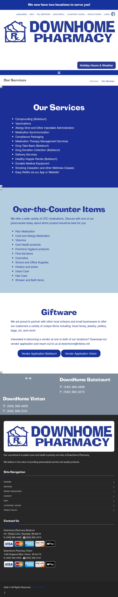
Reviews (7, 481)
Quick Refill (59, 14)
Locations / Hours (76, 14)
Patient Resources (13, 491)
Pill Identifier (43, 14)
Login (106, 14)
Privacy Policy (10, 510)
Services (94, 81)
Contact (8, 496)
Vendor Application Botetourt (39, 353)
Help (32, 14)
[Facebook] (113, 14)
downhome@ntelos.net (75, 343)
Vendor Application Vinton (81, 353)
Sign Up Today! (94, 14)
